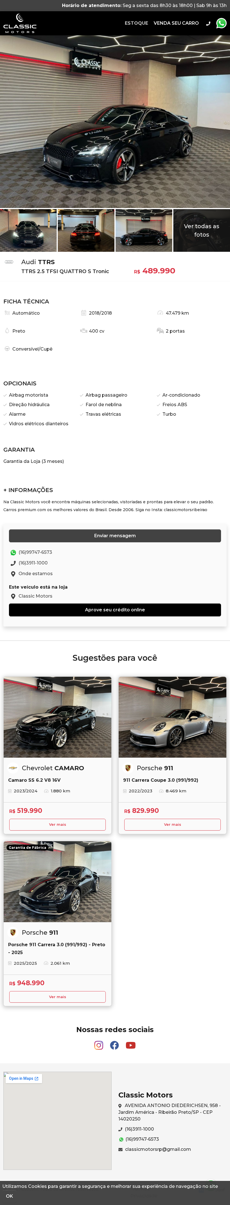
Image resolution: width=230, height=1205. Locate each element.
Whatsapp (221, 23)
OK (9, 1196)
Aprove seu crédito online (115, 609)
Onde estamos (35, 573)
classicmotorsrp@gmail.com (157, 1149)
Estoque (136, 23)
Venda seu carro (176, 23)
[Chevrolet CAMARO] (57, 717)
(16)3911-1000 (32, 563)
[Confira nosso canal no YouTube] (131, 1042)
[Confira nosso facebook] (115, 1042)
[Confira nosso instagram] (99, 1042)
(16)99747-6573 (34, 552)
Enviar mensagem (115, 535)
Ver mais (57, 824)
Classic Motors (19, 23)
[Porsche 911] (172, 717)
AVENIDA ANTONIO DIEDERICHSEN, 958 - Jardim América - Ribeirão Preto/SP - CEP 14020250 (169, 1112)
